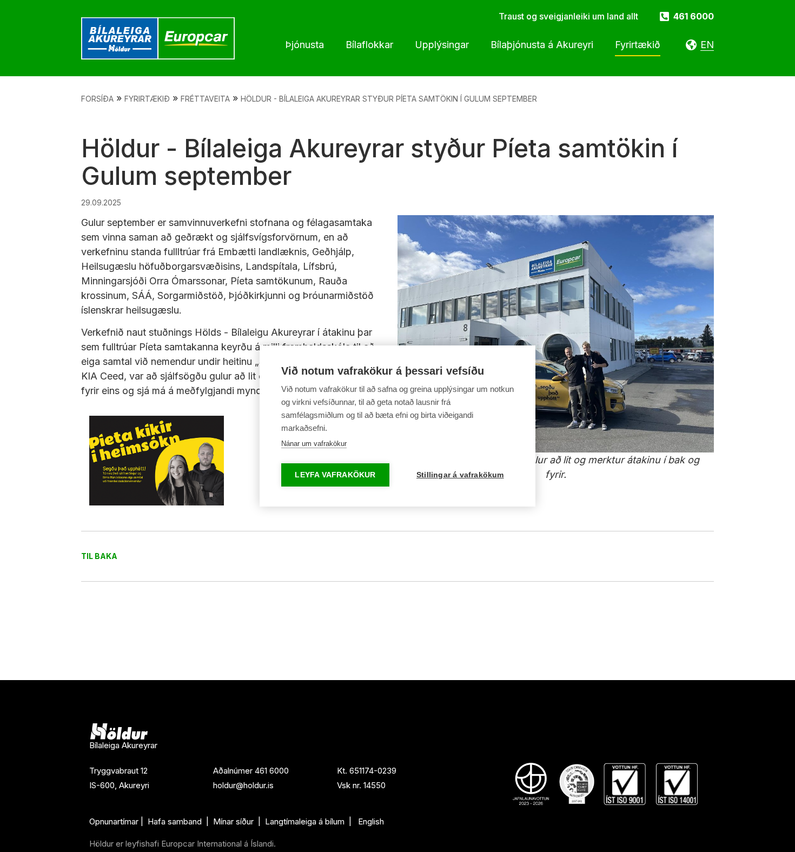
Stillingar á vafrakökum (460, 475)
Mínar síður (234, 821)
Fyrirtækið (147, 98)
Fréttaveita (205, 98)
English (371, 821)
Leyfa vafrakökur (335, 475)
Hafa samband (175, 821)
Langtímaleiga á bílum (305, 821)
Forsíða (97, 98)
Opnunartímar (113, 821)
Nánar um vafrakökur (314, 444)
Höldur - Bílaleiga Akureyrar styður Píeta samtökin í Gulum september (389, 98)
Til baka (99, 556)
